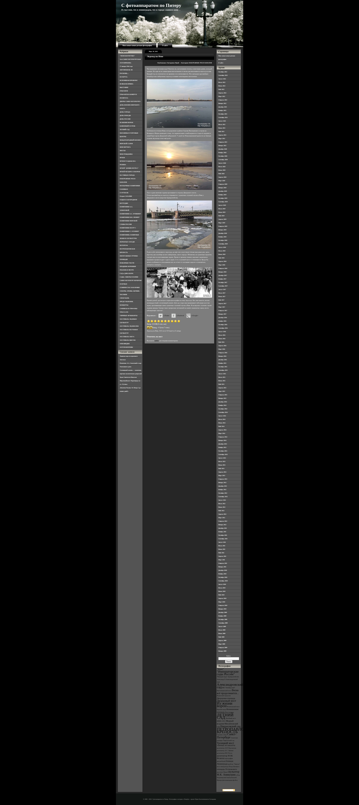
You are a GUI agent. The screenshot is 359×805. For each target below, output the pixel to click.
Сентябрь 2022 (223, 75)
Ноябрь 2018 (222, 237)
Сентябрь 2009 (223, 623)
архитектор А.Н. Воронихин (226, 748)
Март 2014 (221, 433)
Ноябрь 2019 (222, 194)
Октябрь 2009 (222, 619)
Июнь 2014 (221, 423)
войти (157, 340)
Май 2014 (221, 426)
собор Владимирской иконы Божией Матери (228, 777)
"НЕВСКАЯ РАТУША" (127, 56)
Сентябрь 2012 (223, 496)
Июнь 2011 (221, 549)
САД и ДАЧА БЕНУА (126, 273)
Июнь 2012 (221, 507)
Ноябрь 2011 (222, 531)
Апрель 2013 (222, 472)
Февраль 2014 (222, 437)
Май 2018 (221, 258)
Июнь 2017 (221, 296)
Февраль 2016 (222, 352)
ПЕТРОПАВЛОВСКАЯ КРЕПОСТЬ (237, 730)
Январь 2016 (222, 356)
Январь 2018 (222, 272)
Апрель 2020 (222, 177)
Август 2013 (222, 458)
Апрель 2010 (222, 598)
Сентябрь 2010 (223, 581)
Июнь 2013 (221, 465)
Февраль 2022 (222, 100)
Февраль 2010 (222, 605)
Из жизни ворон (224, 704)
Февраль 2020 (222, 184)
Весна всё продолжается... (228, 692)
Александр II (221, 679)
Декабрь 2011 (222, 528)
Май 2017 (221, 300)
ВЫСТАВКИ (124, 87)
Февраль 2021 (222, 142)
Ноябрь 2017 (222, 279)
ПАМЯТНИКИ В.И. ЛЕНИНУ (130, 217)
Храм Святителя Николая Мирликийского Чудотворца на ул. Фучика (130, 380)
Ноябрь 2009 (222, 616)
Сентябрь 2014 (223, 412)
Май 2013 (221, 468)
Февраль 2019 (222, 226)
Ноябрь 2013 (222, 447)
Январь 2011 (222, 567)
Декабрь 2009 (222, 612)
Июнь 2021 (221, 128)
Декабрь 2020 (222, 149)
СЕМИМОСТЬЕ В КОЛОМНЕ (130, 287)
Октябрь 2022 (222, 72)
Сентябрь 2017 (223, 286)
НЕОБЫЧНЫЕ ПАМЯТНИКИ (130, 185)
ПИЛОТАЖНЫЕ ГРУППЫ (129, 256)
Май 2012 (221, 510)
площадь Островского (227, 769)
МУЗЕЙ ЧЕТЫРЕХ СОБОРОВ (130, 171)
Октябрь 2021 (222, 114)
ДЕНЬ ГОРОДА (125, 112)
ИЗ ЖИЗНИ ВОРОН (126, 122)
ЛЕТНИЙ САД (124, 129)
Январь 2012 (222, 524)
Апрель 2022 (222, 93)
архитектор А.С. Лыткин (225, 750)
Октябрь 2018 (222, 240)
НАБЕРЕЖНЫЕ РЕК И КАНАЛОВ (200, 63)
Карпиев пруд (221, 709)
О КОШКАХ (124, 189)
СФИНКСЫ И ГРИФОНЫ (128, 308)
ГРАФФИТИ (124, 91)
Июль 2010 (221, 588)
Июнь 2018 (221, 254)
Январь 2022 (222, 103)
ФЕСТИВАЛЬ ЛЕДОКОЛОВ (129, 326)
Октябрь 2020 (222, 156)
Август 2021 (222, 121)
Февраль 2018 (222, 268)
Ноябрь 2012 (222, 489)
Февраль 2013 (222, 479)
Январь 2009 (222, 651)
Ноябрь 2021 (222, 110)
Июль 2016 (221, 335)
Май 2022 (221, 89)
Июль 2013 (221, 461)
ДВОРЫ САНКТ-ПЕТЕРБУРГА (130, 101)
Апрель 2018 (222, 261)
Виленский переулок (224, 695)
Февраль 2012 (222, 521)
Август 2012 (222, 500)
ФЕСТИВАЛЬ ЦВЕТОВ (127, 340)
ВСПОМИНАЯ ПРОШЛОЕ (129, 80)
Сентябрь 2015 (223, 370)
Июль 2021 (221, 124)
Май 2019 (221, 216)
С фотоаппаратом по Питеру (151, 5)
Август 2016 (222, 331)
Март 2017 (221, 307)
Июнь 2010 (221, 591)
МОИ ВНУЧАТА (125, 147)
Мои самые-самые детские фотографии (137, 45)
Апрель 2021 (222, 135)
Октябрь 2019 (222, 198)
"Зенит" (220, 669)
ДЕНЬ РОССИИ (125, 119)
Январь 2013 (222, 482)
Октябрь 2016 (222, 324)
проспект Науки (222, 772)
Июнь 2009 (221, 633)
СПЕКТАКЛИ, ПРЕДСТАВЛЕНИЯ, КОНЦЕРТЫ (126, 301)
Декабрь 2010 (222, 570)
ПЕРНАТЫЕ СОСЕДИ (127, 242)
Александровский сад (230, 686)
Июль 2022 (221, 82)
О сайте (165, 45)
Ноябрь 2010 (222, 574)
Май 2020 (221, 173)
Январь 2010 (222, 609)
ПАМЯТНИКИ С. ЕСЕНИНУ (129, 231)
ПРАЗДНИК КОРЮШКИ (128, 266)
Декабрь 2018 (222, 233)
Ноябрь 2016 (222, 321)
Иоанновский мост (233, 706)
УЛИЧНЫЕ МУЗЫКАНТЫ (128, 315)
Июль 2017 (221, 293)
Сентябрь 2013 (223, 454)
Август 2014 (222, 416)
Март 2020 (221, 180)
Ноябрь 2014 (222, 405)
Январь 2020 (222, 187)
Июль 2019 (221, 208)
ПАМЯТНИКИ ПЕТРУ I (128, 228)
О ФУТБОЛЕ (124, 192)
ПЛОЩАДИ (124, 259)
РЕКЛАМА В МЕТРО (127, 270)
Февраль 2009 (222, 647)
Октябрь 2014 (222, 409)
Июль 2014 (221, 419)
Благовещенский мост (224, 690)
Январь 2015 (222, 398)
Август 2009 (222, 626)
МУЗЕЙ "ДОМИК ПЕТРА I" (129, 168)
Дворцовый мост (226, 700)
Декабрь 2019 (222, 191)
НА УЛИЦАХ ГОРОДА (127, 175)
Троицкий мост (225, 743)
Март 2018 (221, 265)
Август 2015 (222, 373)
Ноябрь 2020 (222, 152)
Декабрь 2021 (222, 107)
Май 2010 (221, 595)
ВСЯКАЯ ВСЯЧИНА (126, 84)
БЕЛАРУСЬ (123, 77)
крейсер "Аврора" (234, 764)
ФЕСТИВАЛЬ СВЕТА (127, 336)
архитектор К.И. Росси (224, 753)
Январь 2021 (222, 145)
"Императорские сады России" (228, 673)
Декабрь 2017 (222, 275)
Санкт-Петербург (226, 735)
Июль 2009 (221, 630)
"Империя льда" (222, 677)
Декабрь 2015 (222, 359)
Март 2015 (221, 391)
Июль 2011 (221, 545)
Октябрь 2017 (222, 282)
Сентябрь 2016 (223, 328)
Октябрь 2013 (222, 451)
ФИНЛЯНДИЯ (124, 343)
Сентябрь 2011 (222, 538)
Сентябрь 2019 (223, 201)
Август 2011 (222, 542)
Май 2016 (221, 342)
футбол (235, 780)
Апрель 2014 (222, 430)
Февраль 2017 (222, 310)
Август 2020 (222, 163)
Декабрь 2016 (222, 317)
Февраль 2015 (222, 395)
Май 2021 (221, 131)
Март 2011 (221, 560)
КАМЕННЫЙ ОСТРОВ (127, 126)
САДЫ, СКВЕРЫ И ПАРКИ (129, 277)
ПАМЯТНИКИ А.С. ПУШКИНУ (130, 214)
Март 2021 (221, 138)
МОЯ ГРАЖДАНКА (126, 154)
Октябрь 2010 (222, 577)
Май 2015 (221, 384)
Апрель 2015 (222, 388)
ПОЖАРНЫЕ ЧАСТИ (127, 263)
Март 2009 (221, 644)
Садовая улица (222, 734)
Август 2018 (222, 247)
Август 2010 (222, 584)
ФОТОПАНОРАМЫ (126, 347)
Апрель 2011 (222, 556)
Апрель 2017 (222, 303)
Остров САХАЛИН (126, 196)
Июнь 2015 (221, 381)
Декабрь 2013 (222, 444)
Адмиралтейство (233, 677)
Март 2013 (221, 475)
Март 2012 (221, 517)
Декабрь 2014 (222, 402)
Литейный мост (230, 718)
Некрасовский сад (230, 726)
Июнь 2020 (221, 170)
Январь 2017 (222, 314)
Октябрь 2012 (222, 493)
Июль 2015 (221, 377)
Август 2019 (222, 205)
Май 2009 (221, 637)
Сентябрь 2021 (223, 117)
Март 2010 (221, 602)
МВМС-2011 (221, 721)
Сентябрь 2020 (223, 159)
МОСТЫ (123, 150)
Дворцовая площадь (226, 698)
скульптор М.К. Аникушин (228, 773)
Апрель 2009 (222, 640)
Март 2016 (221, 349)
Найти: (228, 656)
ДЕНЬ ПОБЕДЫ (125, 115)
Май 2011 (221, 553)
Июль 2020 (221, 166)
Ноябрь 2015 (222, 363)
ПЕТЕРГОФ (124, 245)
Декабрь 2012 (222, 486)
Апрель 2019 (222, 219)
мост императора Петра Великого (228, 766)
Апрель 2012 (222, 514)
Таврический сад (228, 740)
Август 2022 (222, 79)
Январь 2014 (222, 440)
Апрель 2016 (222, 345)
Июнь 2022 (221, 86)
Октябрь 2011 (222, 535)
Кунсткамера (229, 712)
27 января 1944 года (126, 66)
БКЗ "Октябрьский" (228, 687)
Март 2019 (221, 223)
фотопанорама (227, 780)
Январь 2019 (222, 230)
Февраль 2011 (222, 563)
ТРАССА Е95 (124, 312)
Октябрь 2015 (222, 366)
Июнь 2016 (221, 338)
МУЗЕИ (122, 157)
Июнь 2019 (221, 212)
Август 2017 (222, 289)
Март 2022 (221, 96)
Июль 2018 (221, 251)
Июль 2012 (221, 503)
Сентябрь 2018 (223, 244)
